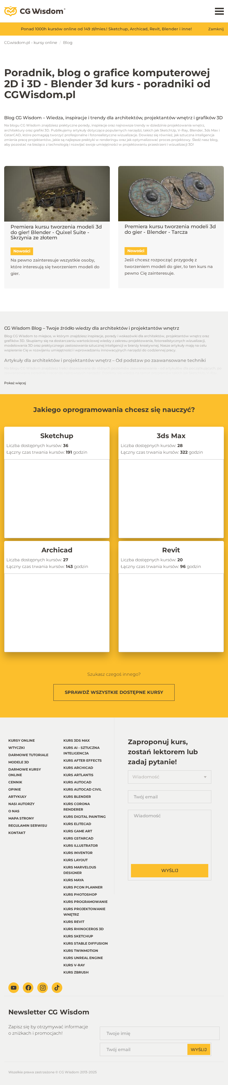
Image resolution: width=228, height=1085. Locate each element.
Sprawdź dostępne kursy (114, 692)
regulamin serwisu (27, 825)
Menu (219, 11)
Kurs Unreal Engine (83, 958)
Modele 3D (18, 762)
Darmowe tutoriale (28, 755)
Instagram (42, 987)
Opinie (14, 789)
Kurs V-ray (74, 965)
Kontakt (16, 833)
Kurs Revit (73, 922)
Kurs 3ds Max (76, 740)
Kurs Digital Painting (84, 817)
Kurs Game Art (77, 831)
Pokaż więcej (15, 383)
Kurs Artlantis (78, 775)
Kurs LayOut (75, 860)
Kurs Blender (77, 796)
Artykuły (17, 796)
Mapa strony (21, 818)
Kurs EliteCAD (77, 824)
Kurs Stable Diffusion (85, 943)
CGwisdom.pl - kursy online (30, 42)
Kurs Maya (73, 880)
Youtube (13, 987)
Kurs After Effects (82, 760)
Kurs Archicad (78, 768)
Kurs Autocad (77, 782)
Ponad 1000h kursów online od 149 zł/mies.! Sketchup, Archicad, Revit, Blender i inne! (106, 28)
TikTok (57, 987)
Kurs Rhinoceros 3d (83, 929)
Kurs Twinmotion (80, 951)
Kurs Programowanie (85, 902)
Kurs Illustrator (80, 845)
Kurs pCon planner (83, 887)
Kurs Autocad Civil (82, 789)
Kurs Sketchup (78, 936)
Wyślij (169, 870)
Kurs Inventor (78, 853)
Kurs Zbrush (76, 972)
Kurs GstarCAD (78, 838)
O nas (13, 811)
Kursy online (21, 740)
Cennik (15, 782)
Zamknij (216, 29)
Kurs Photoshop (80, 894)
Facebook (28, 987)
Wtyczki (16, 748)
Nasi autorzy (21, 804)
